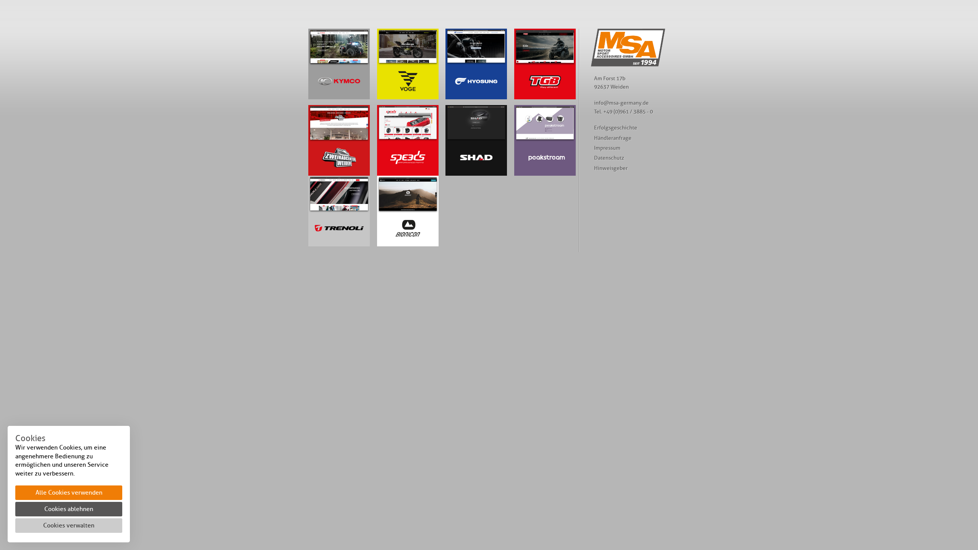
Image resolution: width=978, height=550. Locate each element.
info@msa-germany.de (621, 102)
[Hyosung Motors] (476, 64)
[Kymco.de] (339, 64)
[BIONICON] (545, 64)
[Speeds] (408, 140)
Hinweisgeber (611, 168)
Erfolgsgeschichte (615, 127)
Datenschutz (609, 157)
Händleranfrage (612, 137)
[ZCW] (339, 140)
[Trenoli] (339, 211)
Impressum (607, 147)
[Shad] (476, 140)
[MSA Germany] (628, 64)
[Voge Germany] (408, 64)
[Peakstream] (545, 140)
